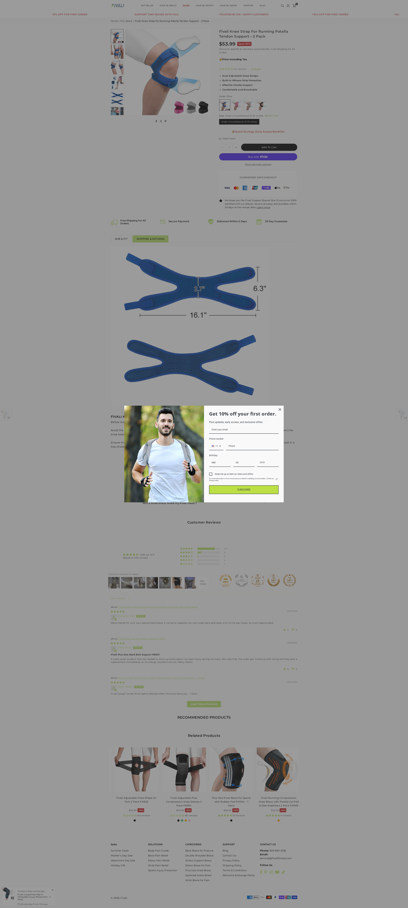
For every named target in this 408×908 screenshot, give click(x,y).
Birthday (213, 455)
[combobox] (216, 446)
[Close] (280, 409)
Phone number (216, 439)
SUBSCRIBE (244, 489)
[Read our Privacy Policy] (277, 479)
